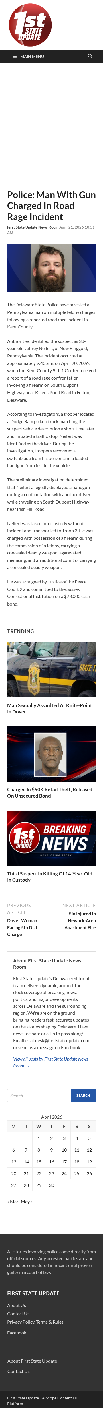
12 (89, 1149)
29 (38, 1185)
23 (51, 1173)
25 (76, 1173)
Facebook (16, 1332)
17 (64, 1161)
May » (27, 1201)
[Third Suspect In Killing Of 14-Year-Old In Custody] (51, 867)
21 (26, 1173)
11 (76, 1149)
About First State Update (32, 1360)
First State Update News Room (33, 227)
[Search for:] (51, 1095)
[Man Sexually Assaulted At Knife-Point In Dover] (51, 698)
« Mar (12, 1201)
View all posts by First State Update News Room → (50, 1062)
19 (89, 1161)
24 (64, 1173)
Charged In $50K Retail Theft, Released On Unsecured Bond (49, 792)
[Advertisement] (51, 126)
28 (26, 1185)
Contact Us (18, 1313)
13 (13, 1161)
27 (13, 1185)
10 (64, 1149)
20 (13, 1173)
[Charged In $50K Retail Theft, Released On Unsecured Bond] (51, 783)
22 (38, 1173)
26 (89, 1173)
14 (26, 1161)
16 (51, 1161)
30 (51, 1185)
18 (76, 1161)
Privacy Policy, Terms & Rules (35, 1321)
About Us (16, 1305)
